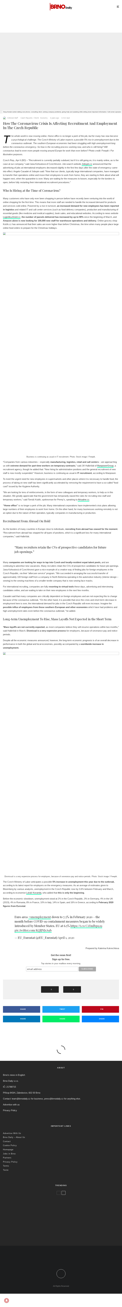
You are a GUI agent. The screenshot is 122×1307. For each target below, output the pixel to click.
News (85, 22)
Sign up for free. (61, 959)
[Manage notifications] (6, 1300)
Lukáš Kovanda (33, 892)
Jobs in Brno (9, 1154)
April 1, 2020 (66, 938)
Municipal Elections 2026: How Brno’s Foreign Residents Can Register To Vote (55, 1224)
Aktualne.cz (83, 499)
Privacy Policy (10, 1110)
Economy (44, 118)
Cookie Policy (10, 1145)
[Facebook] (54, 1260)
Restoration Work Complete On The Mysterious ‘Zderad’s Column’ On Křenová (56, 1213)
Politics (40, 22)
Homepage (8, 1149)
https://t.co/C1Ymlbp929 (86, 926)
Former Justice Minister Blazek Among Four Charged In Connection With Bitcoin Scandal (38, 29)
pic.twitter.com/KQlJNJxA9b (33, 930)
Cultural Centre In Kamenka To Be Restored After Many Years (94, 27)
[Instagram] (63, 1260)
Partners (7, 1158)
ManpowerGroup (105, 465)
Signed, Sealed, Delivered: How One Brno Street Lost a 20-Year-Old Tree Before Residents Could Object (65, 1237)
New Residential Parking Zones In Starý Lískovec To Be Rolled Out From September (58, 1201)
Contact (7, 1141)
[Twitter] (59, 1260)
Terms (6, 1166)
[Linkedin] (67, 1260)
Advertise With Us (12, 1133)
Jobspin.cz (87, 164)
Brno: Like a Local (22, 1232)
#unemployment (39, 917)
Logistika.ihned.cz (11, 217)
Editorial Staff (12, 118)
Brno (79, 22)
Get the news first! (61, 955)
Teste (5, 1170)
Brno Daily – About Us (14, 1137)
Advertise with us (11, 1104)
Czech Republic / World (26, 22)
